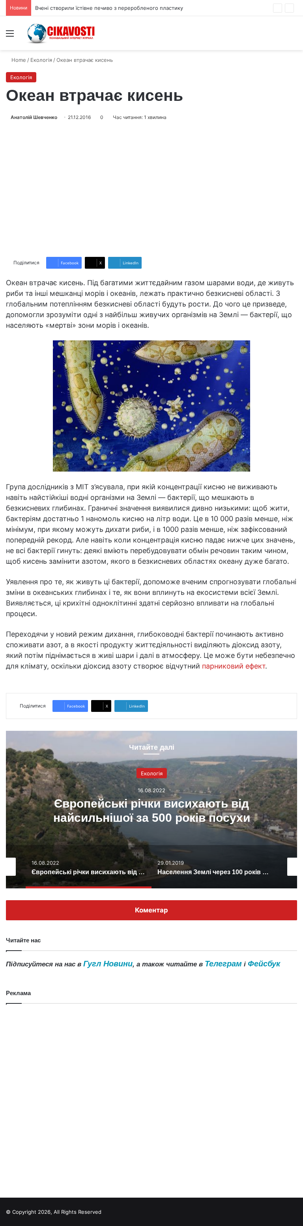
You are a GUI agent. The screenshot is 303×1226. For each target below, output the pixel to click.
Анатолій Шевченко (34, 117)
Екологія (41, 60)
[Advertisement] (151, 189)
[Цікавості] (61, 33)
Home (18, 60)
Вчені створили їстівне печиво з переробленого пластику (109, 8)
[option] (151, 809)
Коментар (151, 910)
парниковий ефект (233, 666)
